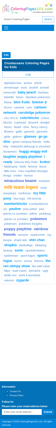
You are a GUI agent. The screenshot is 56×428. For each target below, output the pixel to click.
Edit (6, 55)
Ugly (45, 270)
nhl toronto (34, 198)
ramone (23, 234)
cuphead (20, 122)
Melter (18, 175)
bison (19, 97)
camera (19, 107)
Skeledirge (26, 245)
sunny (28, 261)
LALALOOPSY (11, 166)
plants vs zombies (16, 219)
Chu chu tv (11, 118)
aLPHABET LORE (12, 83)
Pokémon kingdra (30, 223)
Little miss (10, 171)
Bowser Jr (39, 102)
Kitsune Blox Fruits (26, 162)
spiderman (11, 255)
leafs (23, 166)
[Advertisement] (28, 41)
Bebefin (9, 97)
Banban (43, 92)
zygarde (22, 280)
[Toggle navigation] (6, 28)
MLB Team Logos (21, 187)
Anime (28, 83)
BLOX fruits (22, 102)
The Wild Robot (41, 266)
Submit (48, 412)
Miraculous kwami (20, 181)
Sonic (19, 250)
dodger (45, 122)
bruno (8, 107)
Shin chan (37, 240)
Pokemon (38, 219)
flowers (9, 131)
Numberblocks (15, 204)
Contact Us (15, 391)
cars (29, 107)
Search (48, 19)
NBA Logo (19, 198)
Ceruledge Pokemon (34, 112)
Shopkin (10, 245)
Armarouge (11, 87)
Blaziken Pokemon (38, 97)
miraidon (44, 181)
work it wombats (29, 275)
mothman (24, 193)
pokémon (10, 223)
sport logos (27, 255)
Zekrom (9, 280)
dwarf (17, 127)
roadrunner (37, 234)
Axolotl (33, 87)
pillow (33, 213)
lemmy (32, 166)
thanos (38, 261)
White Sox (10, 275)
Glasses (30, 136)
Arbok (38, 83)
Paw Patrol (30, 209)
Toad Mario (19, 270)
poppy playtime (18, 229)
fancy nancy (39, 127)
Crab (28, 74)
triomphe (34, 270)
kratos (45, 162)
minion (28, 175)
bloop (8, 102)
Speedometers (35, 250)
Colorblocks (29, 118)
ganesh (29, 131)
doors (8, 127)
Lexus (43, 166)
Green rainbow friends (26, 141)
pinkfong (45, 213)
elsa (26, 127)
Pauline (15, 209)
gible (7, 136)
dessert (33, 122)
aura (24, 87)
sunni (18, 261)
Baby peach (27, 92)
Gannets (42, 131)
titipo (7, 270)
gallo (19, 131)
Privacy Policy (16, 395)
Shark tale (20, 240)
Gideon (17, 136)
